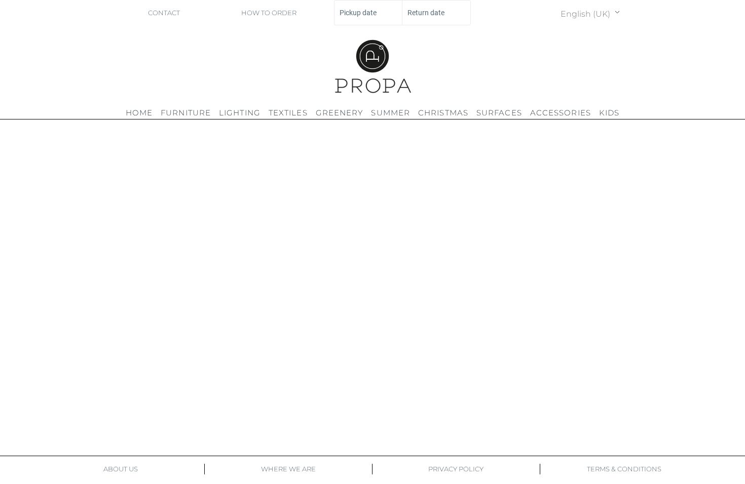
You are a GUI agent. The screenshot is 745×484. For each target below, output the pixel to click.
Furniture (186, 112)
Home (139, 112)
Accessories (560, 112)
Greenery (339, 112)
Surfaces (499, 112)
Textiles (288, 112)
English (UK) (585, 14)
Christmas (443, 112)
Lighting (239, 112)
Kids (609, 112)
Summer (390, 112)
